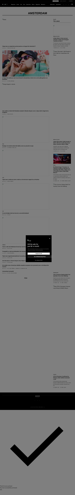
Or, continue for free (38, 260)
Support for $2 (39, 253)
